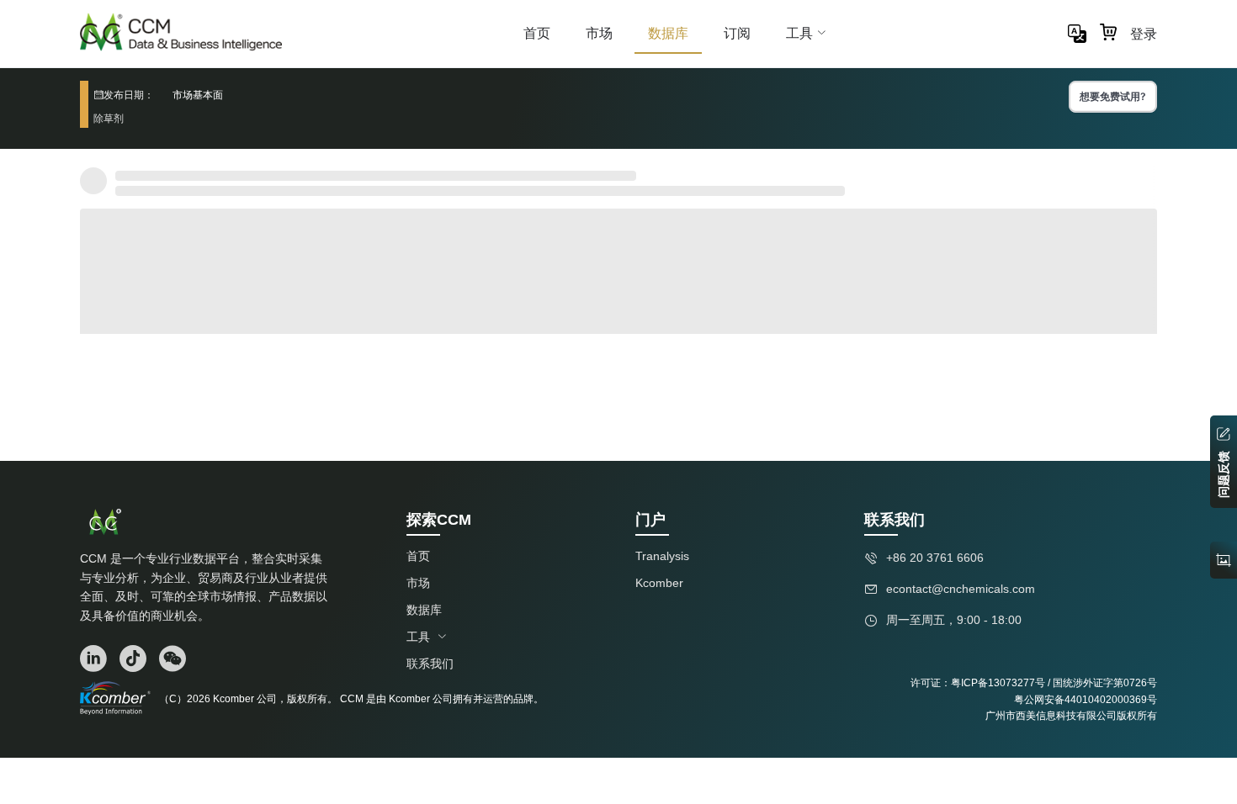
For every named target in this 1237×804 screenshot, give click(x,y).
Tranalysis (662, 556)
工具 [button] (799, 32)
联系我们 (430, 663)
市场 (599, 32)
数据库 (668, 32)
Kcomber (659, 583)
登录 (1143, 33)
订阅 (737, 32)
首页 (536, 32)
